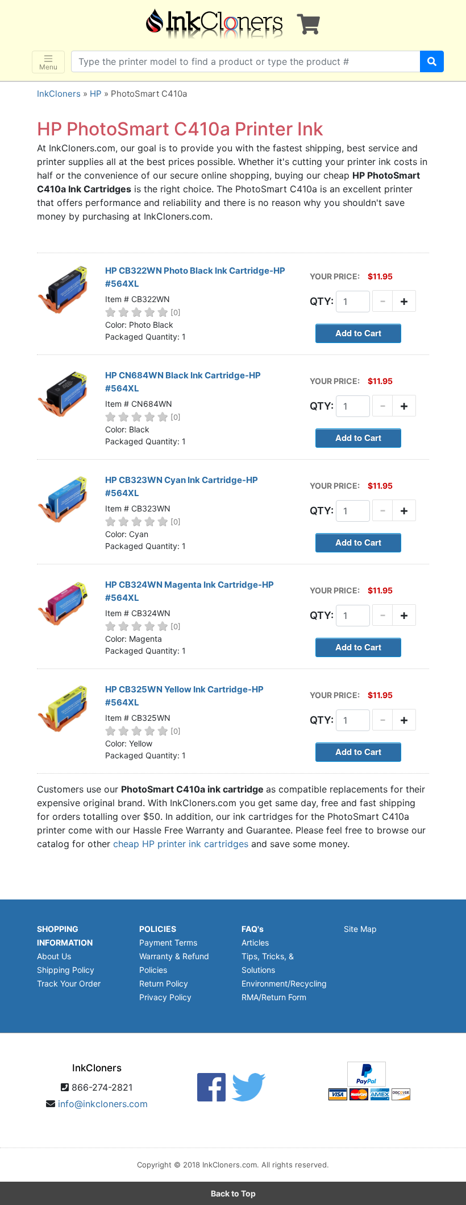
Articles (255, 942)
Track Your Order (69, 983)
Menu (48, 67)
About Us (54, 956)
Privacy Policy (165, 997)
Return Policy (163, 983)
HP (96, 93)
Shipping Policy (65, 970)
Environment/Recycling (284, 983)
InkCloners (59, 93)
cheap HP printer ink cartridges (180, 843)
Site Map (360, 929)
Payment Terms (168, 942)
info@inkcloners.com (103, 1103)
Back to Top (233, 1193)
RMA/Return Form (274, 997)
